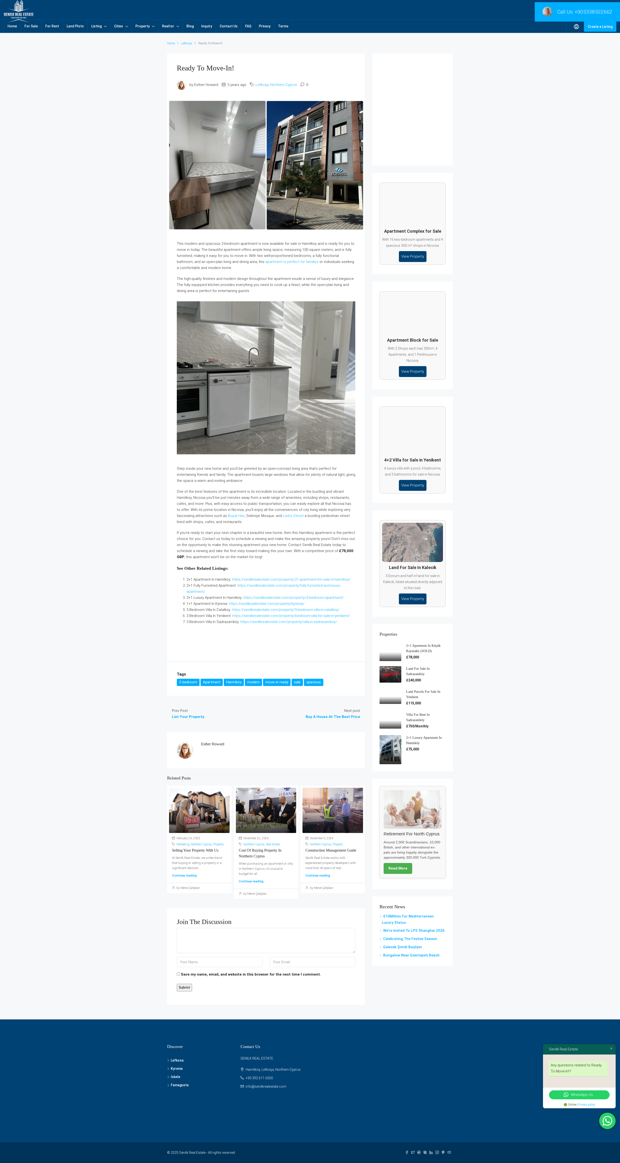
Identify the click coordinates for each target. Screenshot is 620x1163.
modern (253, 682)
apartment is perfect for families (291, 262)
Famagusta (180, 1085)
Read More (397, 868)
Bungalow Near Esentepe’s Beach (411, 955)
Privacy (265, 26)
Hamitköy (233, 682)
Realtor (168, 26)
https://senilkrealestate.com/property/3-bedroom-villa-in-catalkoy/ (285, 610)
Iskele (175, 1077)
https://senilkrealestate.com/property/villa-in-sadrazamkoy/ (288, 622)
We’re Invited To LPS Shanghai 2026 (414, 930)
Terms (283, 26)
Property (142, 26)
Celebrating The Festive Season (410, 939)
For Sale (31, 26)
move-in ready (276, 682)
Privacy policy (586, 1104)
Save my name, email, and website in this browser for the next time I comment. (251, 974)
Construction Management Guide (330, 850)
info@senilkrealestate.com (266, 1086)
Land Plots (75, 26)
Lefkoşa (186, 43)
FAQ (248, 26)
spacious (313, 682)
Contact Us (229, 26)
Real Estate (273, 844)
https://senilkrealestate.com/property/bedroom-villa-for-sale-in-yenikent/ (291, 616)
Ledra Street (293, 516)
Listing (96, 26)
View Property (412, 256)
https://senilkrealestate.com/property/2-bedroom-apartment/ (293, 597)
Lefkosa (177, 1060)
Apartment (211, 682)
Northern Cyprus (283, 85)
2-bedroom (188, 682)
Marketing (183, 844)
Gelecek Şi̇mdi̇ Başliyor (402, 947)
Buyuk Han (236, 516)
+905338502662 (593, 12)
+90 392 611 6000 (259, 1078)
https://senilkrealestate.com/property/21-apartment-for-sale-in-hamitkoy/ (291, 579)
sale (297, 682)
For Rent (52, 26)
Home (12, 26)
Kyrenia (177, 1069)
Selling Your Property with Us (195, 850)
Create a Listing (600, 27)
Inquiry (206, 26)
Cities (118, 26)
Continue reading (184, 875)
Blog (190, 26)
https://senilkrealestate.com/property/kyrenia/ (266, 603)
